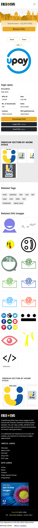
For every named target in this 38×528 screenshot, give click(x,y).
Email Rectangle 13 (28, 307)
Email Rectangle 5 (28, 269)
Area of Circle (27, 231)
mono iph (25, 327)
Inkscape (4, 448)
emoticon (13, 195)
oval (11, 199)
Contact (4, 472)
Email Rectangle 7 (28, 288)
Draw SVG (4, 456)
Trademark (7, 203)
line (33, 195)
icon (26, 195)
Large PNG (19, 124)
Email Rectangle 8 (9, 307)
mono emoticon (27, 251)
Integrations (5, 478)
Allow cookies (20, 526)
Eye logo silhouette (9, 345)
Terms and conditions (16, 515)
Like (19, 45)
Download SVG (19, 119)
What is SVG (5, 450)
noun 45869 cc (8, 366)
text (24, 199)
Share (12, 39)
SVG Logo (4, 458)
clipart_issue (18, 203)
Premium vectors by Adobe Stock (17, 143)
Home (3, 467)
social (5, 327)
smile (17, 199)
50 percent (7, 270)
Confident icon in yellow (28, 345)
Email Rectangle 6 (9, 288)
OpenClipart (24, 114)
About (3, 470)
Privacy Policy (28, 515)
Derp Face (7, 251)
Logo (4, 199)
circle (5, 195)
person (5, 231)
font (20, 195)
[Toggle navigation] (34, 4)
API (7, 515)
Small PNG (19, 129)
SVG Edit (4, 453)
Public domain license (9, 475)
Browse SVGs (19, 29)
